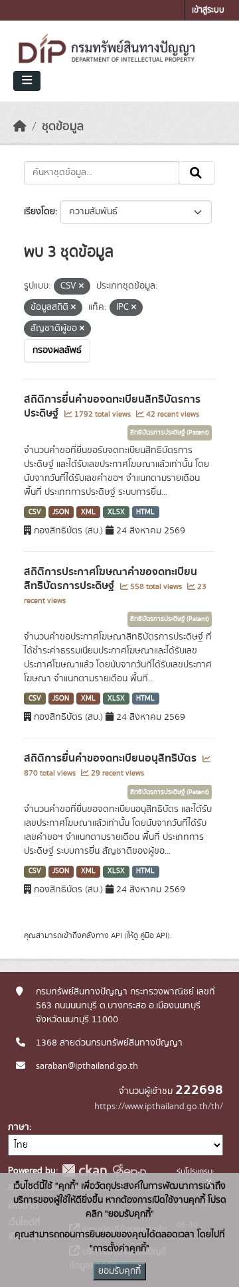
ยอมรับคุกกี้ (119, 1271)
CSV (35, 512)
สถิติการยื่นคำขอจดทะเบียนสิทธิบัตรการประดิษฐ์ (112, 406)
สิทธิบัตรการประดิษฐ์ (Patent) (169, 432)
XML (88, 512)
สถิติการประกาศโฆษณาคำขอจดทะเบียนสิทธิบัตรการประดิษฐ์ (110, 578)
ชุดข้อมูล (63, 126)
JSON (60, 512)
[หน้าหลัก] (20, 126)
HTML (145, 512)
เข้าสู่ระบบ (208, 10)
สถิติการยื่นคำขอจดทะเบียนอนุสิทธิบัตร (111, 758)
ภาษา (18, 1127)
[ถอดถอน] (81, 286)
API (116, 935)
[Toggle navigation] (26, 81)
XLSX (116, 512)
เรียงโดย (39, 211)
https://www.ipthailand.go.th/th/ (158, 1106)
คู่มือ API (153, 935)
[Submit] (197, 173)
